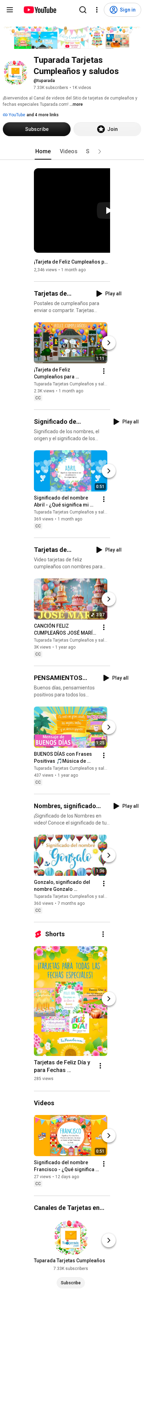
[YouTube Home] (39, 10)
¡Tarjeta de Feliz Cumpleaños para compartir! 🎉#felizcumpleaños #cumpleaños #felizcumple (72, 262)
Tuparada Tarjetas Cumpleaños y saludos (74, 384)
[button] (99, 151)
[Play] (109, 210)
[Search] (83, 10)
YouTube (16, 114)
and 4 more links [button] (43, 114)
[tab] (43, 151)
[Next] (109, 343)
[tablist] (72, 151)
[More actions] (104, 371)
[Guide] (10, 10)
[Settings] (97, 10)
